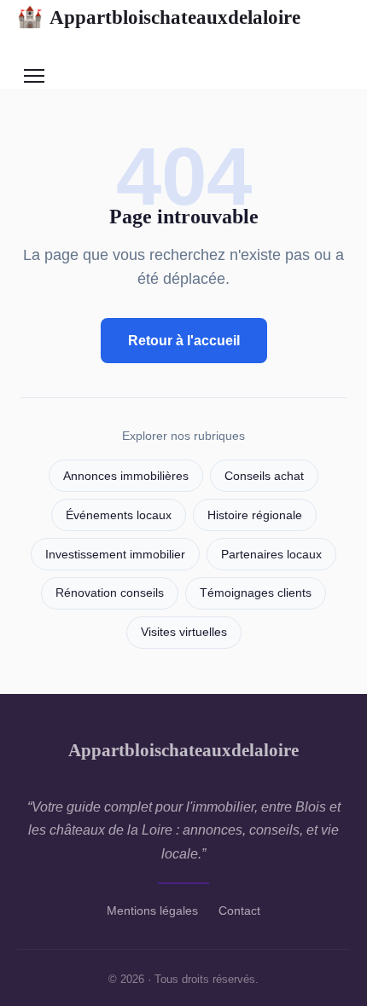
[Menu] (34, 76)
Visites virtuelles (184, 632)
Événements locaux (119, 515)
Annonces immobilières (126, 476)
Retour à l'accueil (184, 340)
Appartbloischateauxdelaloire (158, 17)
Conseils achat (264, 476)
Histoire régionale (254, 515)
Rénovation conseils (109, 593)
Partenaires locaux (271, 554)
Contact (239, 910)
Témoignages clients (256, 593)
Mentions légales (152, 910)
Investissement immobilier (115, 554)
